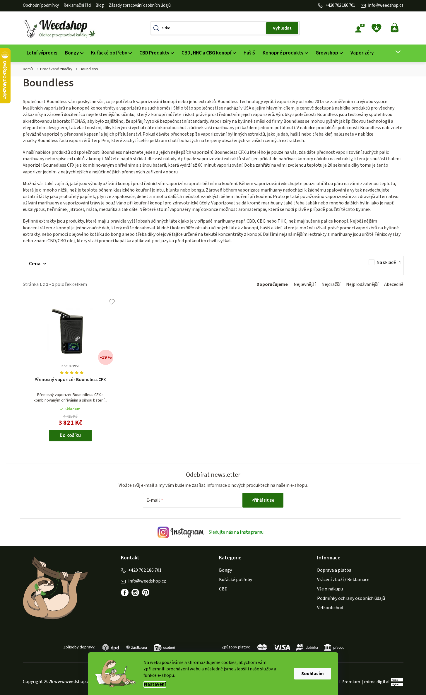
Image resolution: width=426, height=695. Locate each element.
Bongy (225, 570)
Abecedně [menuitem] (393, 284)
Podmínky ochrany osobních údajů (351, 598)
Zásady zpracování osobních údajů (140, 5)
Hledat (282, 28)
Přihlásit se (263, 500)
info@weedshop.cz (385, 5)
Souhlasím (312, 673)
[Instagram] (135, 592)
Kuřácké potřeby (235, 579)
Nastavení (155, 684)
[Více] (394, 52)
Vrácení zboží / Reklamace (343, 579)
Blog (99, 5)
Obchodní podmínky (41, 5)
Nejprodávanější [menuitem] (362, 284)
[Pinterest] (146, 592)
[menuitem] (42, 53)
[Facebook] (125, 592)
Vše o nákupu (330, 589)
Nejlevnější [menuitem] (305, 284)
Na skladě (389, 262)
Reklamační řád (77, 5)
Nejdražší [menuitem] (330, 284)
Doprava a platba (334, 570)
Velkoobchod (330, 608)
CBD (223, 589)
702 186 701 (345, 5)
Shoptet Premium (342, 682)
